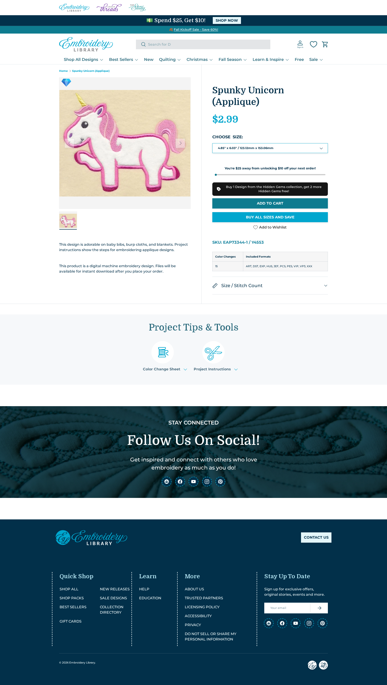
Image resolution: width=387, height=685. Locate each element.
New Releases (115, 589)
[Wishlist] (313, 44)
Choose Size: (227, 136)
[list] (124, 143)
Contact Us (316, 537)
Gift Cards (71, 621)
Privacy (193, 625)
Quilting (167, 59)
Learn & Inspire (268, 59)
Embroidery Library (82, 662)
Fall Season (230, 59)
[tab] (165, 356)
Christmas (197, 59)
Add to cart (270, 203)
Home (63, 71)
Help (144, 589)
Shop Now (227, 20)
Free (299, 59)
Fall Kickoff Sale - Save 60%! (196, 30)
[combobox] (203, 44)
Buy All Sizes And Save (270, 217)
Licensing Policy (202, 607)
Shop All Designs (81, 59)
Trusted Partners (204, 598)
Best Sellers (121, 59)
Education (150, 598)
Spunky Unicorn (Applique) (91, 71)
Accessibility (198, 616)
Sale (313, 59)
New (149, 59)
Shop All (69, 589)
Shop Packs (72, 598)
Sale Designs (113, 598)
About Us (194, 589)
